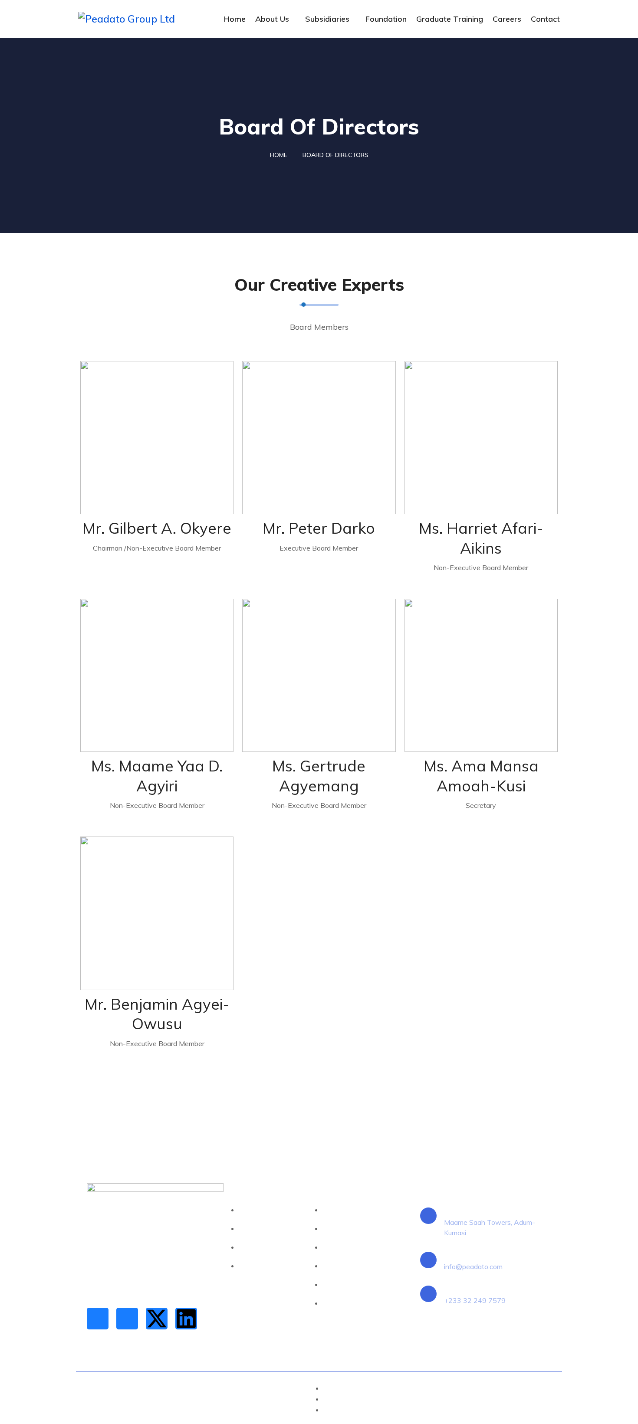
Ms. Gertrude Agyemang (318, 775)
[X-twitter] (157, 1318)
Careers (507, 19)
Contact (545, 19)
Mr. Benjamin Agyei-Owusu (157, 1014)
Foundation (386, 19)
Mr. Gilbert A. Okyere (156, 528)
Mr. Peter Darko (319, 528)
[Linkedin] (186, 1318)
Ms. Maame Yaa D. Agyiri (157, 775)
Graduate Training (449, 19)
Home (235, 19)
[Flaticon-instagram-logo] (127, 1318)
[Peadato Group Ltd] (133, 18)
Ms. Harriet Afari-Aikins (481, 538)
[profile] (156, 437)
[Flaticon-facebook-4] (98, 1318)
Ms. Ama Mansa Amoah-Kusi (481, 775)
